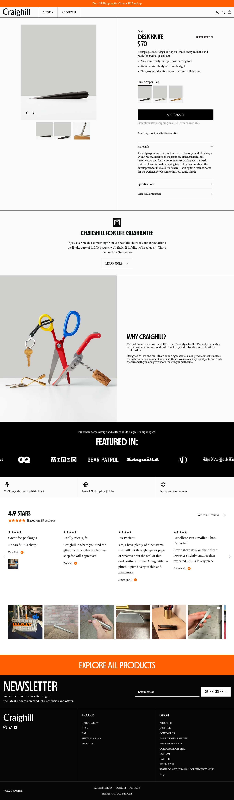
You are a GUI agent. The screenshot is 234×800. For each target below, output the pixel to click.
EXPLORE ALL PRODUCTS (117, 665)
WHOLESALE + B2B (170, 743)
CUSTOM (164, 753)
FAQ (161, 774)
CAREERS (165, 759)
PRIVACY (134, 787)
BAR (84, 733)
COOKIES (121, 787)
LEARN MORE (113, 263)
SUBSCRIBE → (215, 691)
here (175, 168)
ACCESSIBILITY (103, 787)
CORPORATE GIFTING (172, 748)
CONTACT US (167, 733)
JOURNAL (165, 728)
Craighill (17, 790)
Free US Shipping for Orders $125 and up (117, 3)
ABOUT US (165, 723)
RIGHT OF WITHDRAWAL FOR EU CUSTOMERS (186, 769)
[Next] (229, 557)
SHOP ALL (88, 743)
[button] (44, 130)
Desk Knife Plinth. (185, 171)
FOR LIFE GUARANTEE (173, 738)
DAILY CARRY (90, 723)
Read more (125, 572)
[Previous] (11, 622)
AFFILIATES (166, 764)
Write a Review (208, 515)
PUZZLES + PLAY (91, 738)
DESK (85, 728)
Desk (141, 31)
